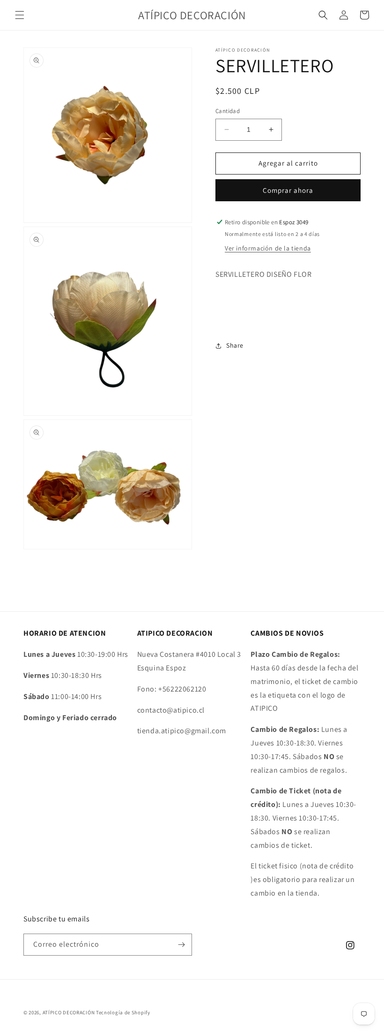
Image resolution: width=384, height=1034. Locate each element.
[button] (19, 15)
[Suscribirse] (181, 945)
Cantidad (227, 111)
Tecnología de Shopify (123, 1012)
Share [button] (235, 345)
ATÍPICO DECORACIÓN (69, 1012)
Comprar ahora (288, 190)
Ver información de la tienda (268, 248)
